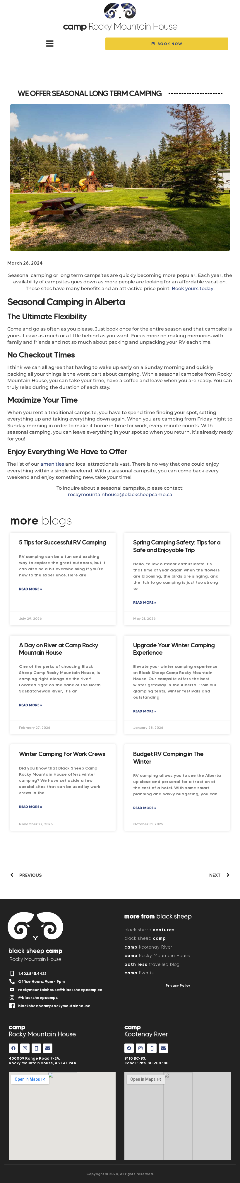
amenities (52, 464)
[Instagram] (25, 1048)
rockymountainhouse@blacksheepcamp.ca (120, 494)
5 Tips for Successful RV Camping (62, 542)
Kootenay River (148, 947)
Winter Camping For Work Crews (62, 754)
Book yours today (192, 288)
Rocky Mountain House (157, 955)
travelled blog (152, 964)
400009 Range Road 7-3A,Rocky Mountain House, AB (42, 1060)
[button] (50, 44)
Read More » (30, 589)
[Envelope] (47, 1048)
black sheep (149, 929)
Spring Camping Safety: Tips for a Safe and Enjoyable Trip (176, 546)
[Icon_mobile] (36, 1048)
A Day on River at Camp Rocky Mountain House (58, 648)
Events (139, 973)
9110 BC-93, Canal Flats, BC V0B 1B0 (146, 1060)
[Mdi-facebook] (13, 1048)
